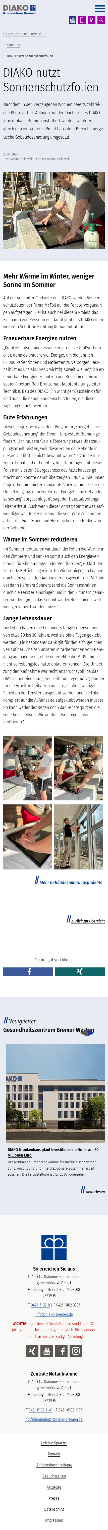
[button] (28, 971)
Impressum (54, 1520)
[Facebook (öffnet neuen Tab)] (61, 1351)
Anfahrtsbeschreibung (54, 1465)
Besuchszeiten (54, 1476)
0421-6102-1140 (40, 1410)
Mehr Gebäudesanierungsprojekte (71, 882)
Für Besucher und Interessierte (24, 34)
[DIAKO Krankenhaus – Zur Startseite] (54, 1247)
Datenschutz (54, 1509)
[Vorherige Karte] (83, 1033)
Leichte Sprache (72, 1444)
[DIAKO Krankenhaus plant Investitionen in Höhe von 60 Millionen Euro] (55, 1093)
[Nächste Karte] (91, 1033)
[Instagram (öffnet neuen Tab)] (76, 1351)
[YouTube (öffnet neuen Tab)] (46, 1351)
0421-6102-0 (40, 1305)
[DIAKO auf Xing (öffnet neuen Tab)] (32, 1351)
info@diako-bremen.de (54, 1314)
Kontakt (54, 1454)
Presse (54, 1498)
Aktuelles (13, 45)
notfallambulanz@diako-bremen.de (54, 1419)
